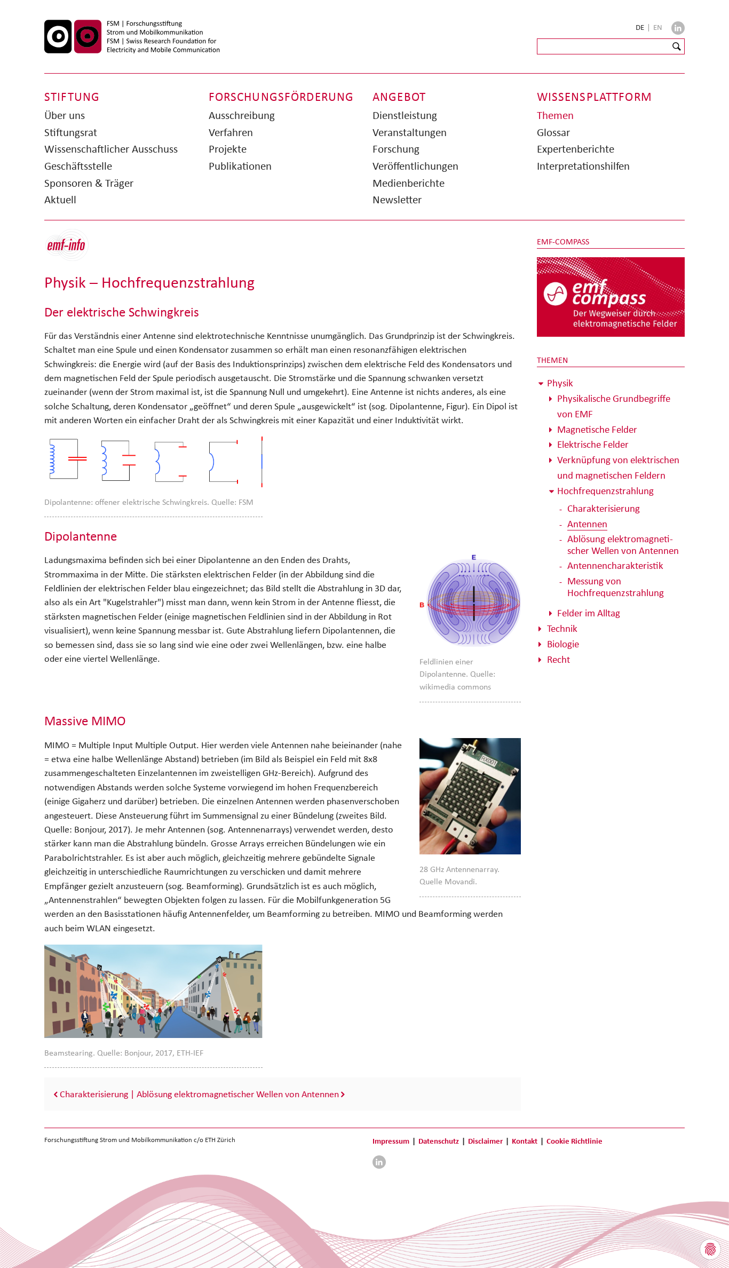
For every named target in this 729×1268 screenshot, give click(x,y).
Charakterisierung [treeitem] (603, 508)
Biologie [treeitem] (563, 644)
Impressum (391, 1141)
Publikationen (240, 166)
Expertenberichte (575, 149)
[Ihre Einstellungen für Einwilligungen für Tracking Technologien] (710, 1249)
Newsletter (397, 200)
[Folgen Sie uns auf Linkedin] (678, 28)
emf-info (75, 250)
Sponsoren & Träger (88, 183)
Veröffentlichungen (415, 166)
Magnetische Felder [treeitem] (597, 429)
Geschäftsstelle (78, 166)
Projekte (228, 149)
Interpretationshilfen (583, 166)
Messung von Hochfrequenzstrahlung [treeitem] (615, 587)
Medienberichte (409, 183)
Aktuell (60, 200)
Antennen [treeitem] (587, 524)
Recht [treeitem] (558, 659)
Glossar (553, 132)
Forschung (396, 149)
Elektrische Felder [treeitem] (593, 444)
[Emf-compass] (611, 296)
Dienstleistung (405, 115)
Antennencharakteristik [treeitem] (615, 565)
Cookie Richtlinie (574, 1141)
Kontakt (524, 1141)
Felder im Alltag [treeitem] (588, 613)
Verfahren (231, 132)
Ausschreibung (242, 115)
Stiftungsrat (70, 132)
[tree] (611, 521)
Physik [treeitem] (560, 383)
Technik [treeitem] (562, 628)
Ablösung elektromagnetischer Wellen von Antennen (238, 1094)
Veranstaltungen (410, 132)
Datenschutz (438, 1141)
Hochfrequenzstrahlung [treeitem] (605, 491)
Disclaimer (485, 1141)
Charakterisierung (94, 1094)
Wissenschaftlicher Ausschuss (111, 149)
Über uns (64, 115)
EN (657, 27)
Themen (555, 115)
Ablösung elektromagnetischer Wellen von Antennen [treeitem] (623, 545)
